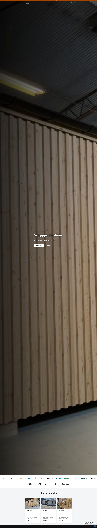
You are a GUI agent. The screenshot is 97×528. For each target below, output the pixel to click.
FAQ (67, 3)
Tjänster (60, 3)
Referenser (62, 3)
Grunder (56, 3)
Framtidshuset (50, 3)
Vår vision (65, 3)
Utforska (28, 520)
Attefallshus (42, 3)
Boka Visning (49, 245)
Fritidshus (46, 3)
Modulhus (53, 3)
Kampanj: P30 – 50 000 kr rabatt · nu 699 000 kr (48, 0)
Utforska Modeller (39, 245)
